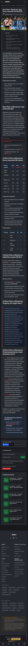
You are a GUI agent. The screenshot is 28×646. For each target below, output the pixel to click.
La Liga (18, 587)
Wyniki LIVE (17, 547)
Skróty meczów (5, 572)
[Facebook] (14, 538)
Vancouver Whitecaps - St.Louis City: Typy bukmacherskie (13, 141)
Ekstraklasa (4, 587)
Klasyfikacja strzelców (19, 551)
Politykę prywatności (9, 462)
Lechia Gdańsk (5, 610)
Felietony (3, 581)
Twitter (12, 444)
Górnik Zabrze (5, 605)
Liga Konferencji (12, 592)
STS (8, 147)
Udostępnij (6, 444)
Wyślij (23, 457)
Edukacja (3, 579)
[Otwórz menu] (2, 2)
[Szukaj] (25, 2)
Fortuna (21, 149)
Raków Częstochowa (6, 607)
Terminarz (17, 553)
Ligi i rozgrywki (18, 555)
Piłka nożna (4, 549)
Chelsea (18, 610)
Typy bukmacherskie (19, 569)
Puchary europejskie (6, 594)
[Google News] (16, 538)
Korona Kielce (21, 607)
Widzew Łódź (21, 605)
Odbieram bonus (15, 639)
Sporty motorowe (5, 555)
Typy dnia (17, 567)
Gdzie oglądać (5, 570)
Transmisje (4, 568)
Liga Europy (4, 592)
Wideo (3, 561)
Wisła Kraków (5, 603)
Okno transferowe (5, 565)
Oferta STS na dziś (19, 571)
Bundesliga (4, 589)
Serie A (23, 587)
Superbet (9, 153)
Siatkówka (4, 553)
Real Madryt (12, 610)
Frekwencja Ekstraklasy (7, 574)
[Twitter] (11, 538)
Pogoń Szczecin (13, 605)
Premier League (12, 587)
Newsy (13, 5)
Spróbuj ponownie (6, 468)
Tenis (3, 551)
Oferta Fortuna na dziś (19, 573)
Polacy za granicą (5, 563)
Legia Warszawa (13, 603)
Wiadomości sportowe (6, 5)
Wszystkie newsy (5, 547)
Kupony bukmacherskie (20, 564)
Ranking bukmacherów (19, 562)
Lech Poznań (20, 603)
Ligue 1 (10, 589)
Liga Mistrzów (16, 589)
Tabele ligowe (18, 549)
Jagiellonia (15, 607)
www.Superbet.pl (10, 424)
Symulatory (4, 576)
